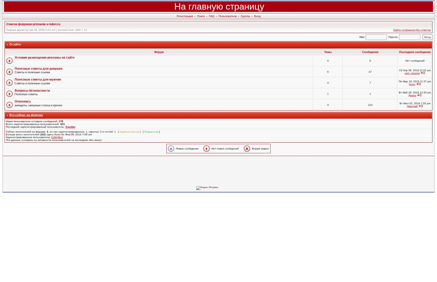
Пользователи (228, 16)
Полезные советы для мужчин (38, 79)
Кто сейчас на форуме (26, 115)
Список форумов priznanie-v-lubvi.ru (33, 24)
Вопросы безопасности (32, 90)
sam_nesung (412, 73)
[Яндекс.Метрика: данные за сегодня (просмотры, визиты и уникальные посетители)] (207, 188)
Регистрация (185, 16)
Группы (245, 16)
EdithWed (57, 137)
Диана (412, 95)
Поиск (201, 16)
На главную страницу (219, 6)
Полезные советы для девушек (38, 68)
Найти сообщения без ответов (412, 30)
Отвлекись (23, 101)
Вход (257, 16)
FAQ (211, 16)
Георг (412, 84)
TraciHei (70, 126)
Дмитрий (412, 106)
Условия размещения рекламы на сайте (45, 57)
